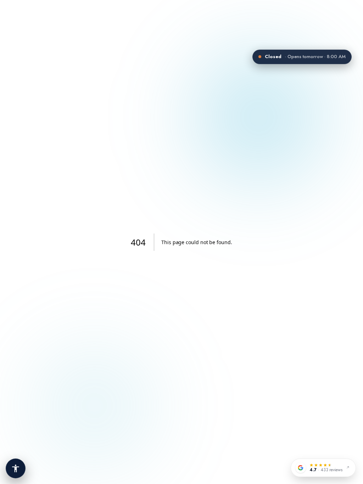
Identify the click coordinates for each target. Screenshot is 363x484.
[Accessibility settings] (16, 468)
